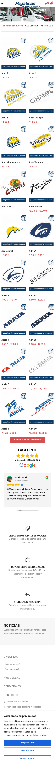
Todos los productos (12, 26)
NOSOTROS (11, 657)
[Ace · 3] (13, 97)
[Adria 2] (13, 275)
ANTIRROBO (47, 26)
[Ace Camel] (13, 186)
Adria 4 (5, 340)
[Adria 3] (41, 275)
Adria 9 (33, 429)
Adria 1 (32, 251)
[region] (27, 738)
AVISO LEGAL (12, 677)
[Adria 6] (13, 364)
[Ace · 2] (41, 53)
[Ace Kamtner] (41, 186)
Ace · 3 (4, 118)
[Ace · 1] (13, 53)
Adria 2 (5, 295)
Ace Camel (6, 206)
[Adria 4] (13, 319)
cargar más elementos (27, 439)
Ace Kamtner (35, 206)
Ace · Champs (36, 118)
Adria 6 (5, 384)
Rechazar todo (27, 758)
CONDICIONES (12, 686)
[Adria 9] (41, 408)
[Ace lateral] (13, 230)
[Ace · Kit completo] (13, 141)
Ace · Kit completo (10, 162)
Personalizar (27, 750)
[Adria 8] (13, 408)
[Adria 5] (41, 319)
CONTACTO (11, 695)
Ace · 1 (4, 73)
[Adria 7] (41, 364)
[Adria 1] (41, 230)
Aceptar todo (27, 742)
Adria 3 (33, 295)
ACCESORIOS (31, 26)
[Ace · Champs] (41, 97)
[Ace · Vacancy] (41, 141)
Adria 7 (33, 384)
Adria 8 (5, 429)
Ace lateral (7, 251)
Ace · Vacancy (36, 162)
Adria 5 (32, 340)
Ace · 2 (32, 73)
